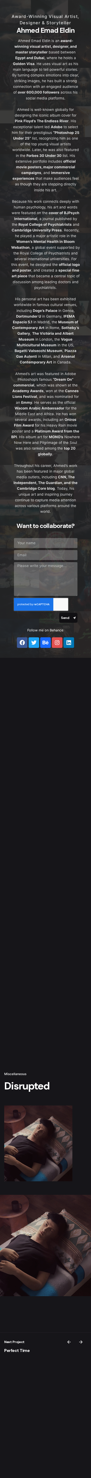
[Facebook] (22, 642)
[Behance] (45, 642)
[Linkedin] (68, 642)
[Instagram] (57, 642)
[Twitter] (34, 642)
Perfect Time (17, 1350)
